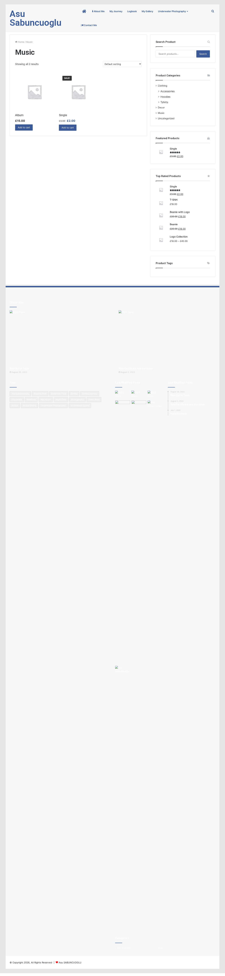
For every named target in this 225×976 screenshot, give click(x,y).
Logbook (132, 11)
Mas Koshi (46, 399)
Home (21, 41)
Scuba (15, 405)
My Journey (116, 11)
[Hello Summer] (155, 395)
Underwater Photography (172, 11)
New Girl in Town (19, 368)
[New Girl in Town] (58, 337)
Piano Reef (94, 399)
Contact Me (90, 25)
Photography (77, 399)
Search (203, 53)
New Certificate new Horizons (136, 368)
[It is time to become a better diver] (138, 404)
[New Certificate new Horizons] (167, 337)
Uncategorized (166, 118)
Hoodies (165, 96)
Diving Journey (89, 393)
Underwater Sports (80, 405)
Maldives (31, 399)
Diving (74, 393)
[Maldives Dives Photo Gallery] (155, 532)
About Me (99, 11)
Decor (161, 107)
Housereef (17, 399)
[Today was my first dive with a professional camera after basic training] (122, 798)
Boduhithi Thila (58, 393)
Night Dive (61, 399)
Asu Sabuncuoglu (20, 393)
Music (161, 113)
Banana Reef (40, 393)
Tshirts (164, 102)
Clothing (162, 85)
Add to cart (24, 127)
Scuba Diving (29, 405)
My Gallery (147, 11)
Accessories (167, 91)
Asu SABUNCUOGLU (70, 962)
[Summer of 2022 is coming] (122, 404)
